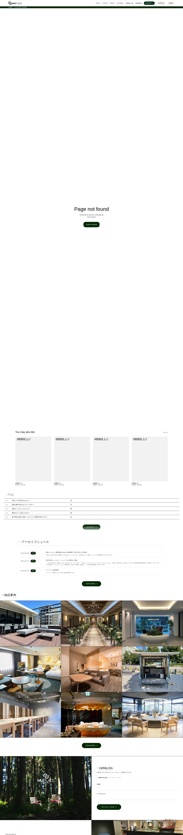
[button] (30, 623)
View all (165, 432)
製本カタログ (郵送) (116, 777)
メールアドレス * (101, 794)
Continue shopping (91, 224)
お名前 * (99, 784)
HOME (10, 7)
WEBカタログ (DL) (102, 777)
